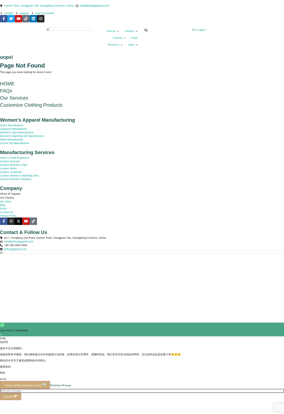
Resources (113, 44)
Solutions (129, 31)
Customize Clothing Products (31, 105)
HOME (7, 83)
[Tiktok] (26, 18)
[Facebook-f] (3, 18)
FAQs (6, 90)
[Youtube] (18, 18)
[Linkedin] (33, 18)
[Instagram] (40, 18)
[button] (145, 30)
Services (111, 31)
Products (117, 38)
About (131, 44)
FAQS (134, 38)
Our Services (14, 98)
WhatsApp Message (60, 385)
